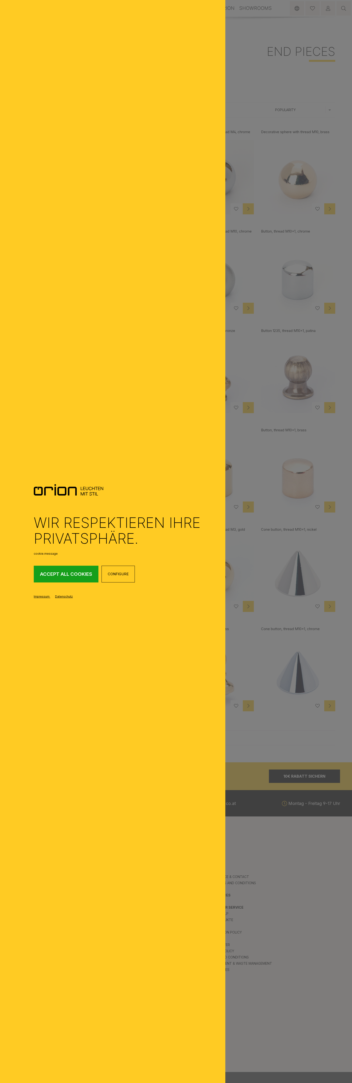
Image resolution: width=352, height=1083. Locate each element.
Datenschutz (64, 596)
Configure (118, 574)
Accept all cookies (66, 574)
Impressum (42, 596)
